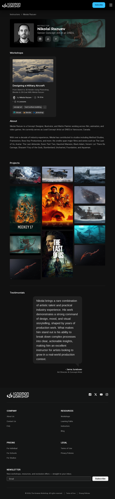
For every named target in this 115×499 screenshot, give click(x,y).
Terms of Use (66, 448)
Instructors (15, 14)
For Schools (12, 453)
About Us (10, 416)
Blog (63, 431)
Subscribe (99, 5)
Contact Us (11, 421)
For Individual (12, 448)
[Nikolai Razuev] (40, 39)
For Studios (11, 458)
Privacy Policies (67, 453)
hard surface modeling (33, 107)
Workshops (65, 416)
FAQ (8, 426)
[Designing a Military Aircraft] (33, 70)
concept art (18, 107)
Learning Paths (67, 421)
